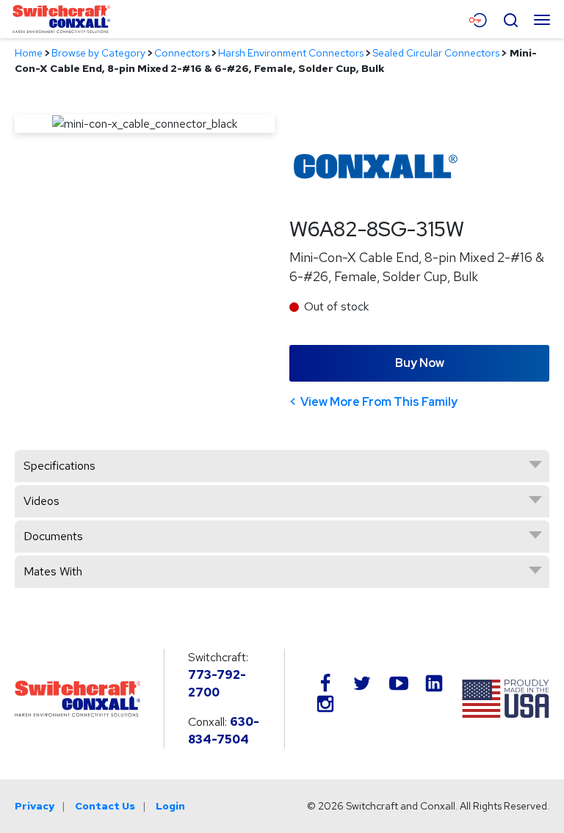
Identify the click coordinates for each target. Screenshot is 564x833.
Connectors (181, 52)
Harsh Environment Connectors (291, 52)
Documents (53, 536)
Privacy (34, 805)
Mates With (53, 571)
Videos (41, 501)
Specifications (59, 465)
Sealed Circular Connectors (435, 52)
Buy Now (419, 363)
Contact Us (105, 805)
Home (29, 52)
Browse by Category (98, 52)
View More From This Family (379, 402)
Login (170, 805)
